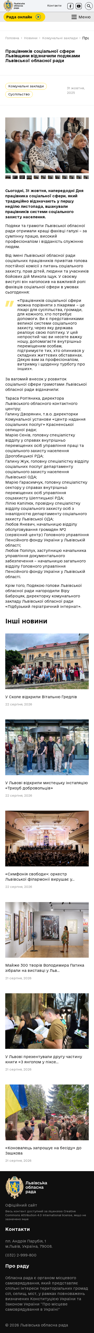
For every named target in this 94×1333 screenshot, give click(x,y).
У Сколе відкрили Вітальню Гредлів (41, 697)
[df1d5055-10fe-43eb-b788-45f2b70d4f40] (47, 1112)
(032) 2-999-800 (21, 1255)
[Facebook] (70, 6)
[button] (89, 6)
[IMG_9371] (47, 838)
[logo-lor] (14, 6)
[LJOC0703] (47, 930)
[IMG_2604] (47, 661)
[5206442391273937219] (47, 1021)
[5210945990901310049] (47, 747)
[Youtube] (79, 6)
